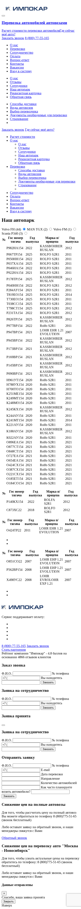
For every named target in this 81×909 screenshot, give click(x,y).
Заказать (48, 682)
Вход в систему (21, 71)
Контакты (17, 63)
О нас (14, 45)
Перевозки (17, 49)
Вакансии (17, 67)
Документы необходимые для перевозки (38, 115)
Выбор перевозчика (24, 111)
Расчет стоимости (22, 136)
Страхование (19, 119)
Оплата (15, 56)
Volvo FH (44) (12, 229)
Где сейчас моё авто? (39, 129)
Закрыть (8, 901)
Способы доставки (23, 104)
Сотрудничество (21, 52)
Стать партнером (14, 649)
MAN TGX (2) (37, 229)
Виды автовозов (21, 107)
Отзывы (15, 82)
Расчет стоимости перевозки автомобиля (31, 30)
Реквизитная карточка (25, 93)
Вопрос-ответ (19, 60)
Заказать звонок (13, 38)
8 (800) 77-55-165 (37, 38)
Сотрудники (18, 85)
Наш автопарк (20, 89)
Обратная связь (21, 97)
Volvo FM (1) (62, 229)
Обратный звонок (14, 838)
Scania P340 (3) (12, 233)
